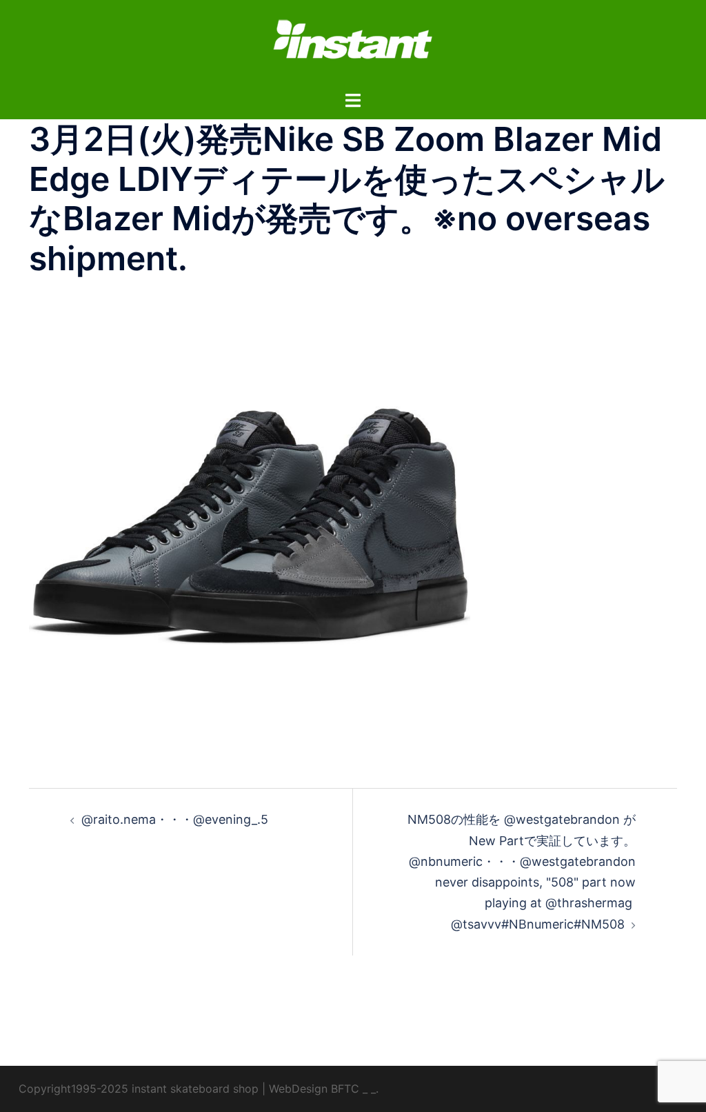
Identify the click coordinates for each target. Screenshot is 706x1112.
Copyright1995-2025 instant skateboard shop (139, 1088)
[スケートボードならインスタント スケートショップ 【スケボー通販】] (353, 44)
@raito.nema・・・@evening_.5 (174, 819)
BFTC (345, 1088)
